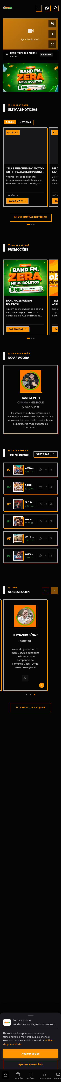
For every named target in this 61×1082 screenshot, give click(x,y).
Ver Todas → (45, 454)
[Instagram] (20, 682)
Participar (16, 329)
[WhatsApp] (47, 8)
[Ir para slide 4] (36, 89)
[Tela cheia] (52, 44)
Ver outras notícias (32, 217)
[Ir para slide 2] (27, 89)
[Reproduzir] (52, 34)
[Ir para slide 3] (32, 89)
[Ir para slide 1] (24, 89)
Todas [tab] (10, 122)
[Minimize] (8, 1064)
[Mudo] (52, 23)
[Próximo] (54, 590)
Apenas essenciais (30, 1064)
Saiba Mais (16, 200)
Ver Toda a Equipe (32, 707)
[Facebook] (30, 682)
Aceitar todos (30, 1054)
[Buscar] (55, 8)
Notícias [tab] (25, 122)
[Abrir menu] (38, 8)
